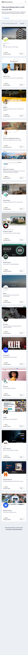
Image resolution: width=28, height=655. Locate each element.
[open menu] (25, 2)
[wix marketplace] (7, 2)
